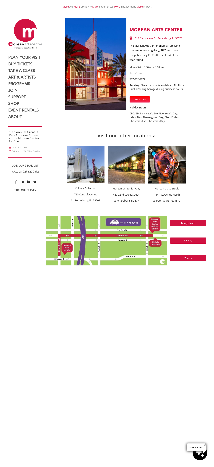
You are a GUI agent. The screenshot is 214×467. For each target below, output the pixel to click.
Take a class (21, 71)
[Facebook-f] (16, 182)
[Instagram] (22, 182)
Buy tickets (20, 64)
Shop (13, 104)
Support (17, 97)
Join (13, 90)
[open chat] (200, 453)
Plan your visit (24, 57)
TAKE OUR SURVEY (25, 190)
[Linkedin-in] (28, 182)
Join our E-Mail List (25, 166)
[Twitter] (35, 182)
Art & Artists (22, 77)
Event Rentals (23, 110)
